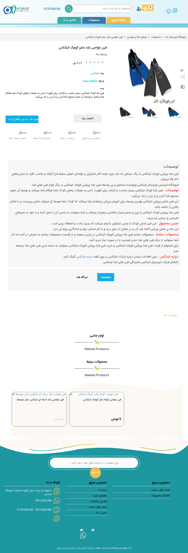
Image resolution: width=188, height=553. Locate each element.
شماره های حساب (160, 490)
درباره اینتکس (85, 256)
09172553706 (43, 501)
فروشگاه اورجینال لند (175, 37)
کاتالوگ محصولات (160, 496)
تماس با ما (69, 20)
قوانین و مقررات (99, 501)
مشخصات (106, 277)
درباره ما (103, 490)
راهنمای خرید (100, 496)
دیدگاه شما (82, 277)
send (95, 472)
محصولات (156, 37)
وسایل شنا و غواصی (137, 37)
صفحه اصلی (118, 20)
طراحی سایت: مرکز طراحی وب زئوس (71, 548)
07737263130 (25, 510)
